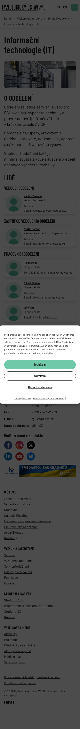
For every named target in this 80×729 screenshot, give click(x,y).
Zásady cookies (22, 398)
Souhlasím (40, 364)
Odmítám (40, 376)
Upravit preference (40, 387)
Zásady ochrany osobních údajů (49, 398)
